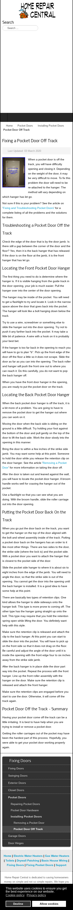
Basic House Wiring (54, 860)
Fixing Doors (15, 865)
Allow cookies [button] (49, 903)
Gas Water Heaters (57, 855)
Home (9, 125)
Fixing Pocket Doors (39, 865)
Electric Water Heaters (28, 855)
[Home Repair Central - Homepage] (36, 10)
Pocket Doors (25, 125)
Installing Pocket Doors (51, 125)
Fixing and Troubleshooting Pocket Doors (28, 208)
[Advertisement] (36, 74)
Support (61, 865)
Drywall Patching (28, 860)
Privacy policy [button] (36, 895)
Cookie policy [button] (15, 895)
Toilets (9, 860)
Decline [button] (18, 903)
